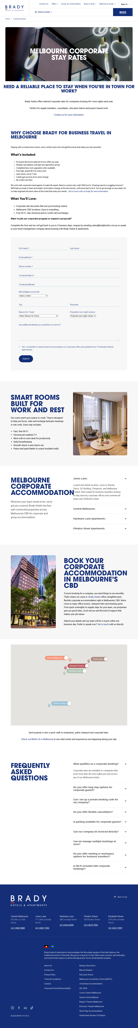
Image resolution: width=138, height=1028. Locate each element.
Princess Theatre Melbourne (91, 1006)
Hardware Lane (67, 916)
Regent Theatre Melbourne (90, 1002)
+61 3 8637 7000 (42, 928)
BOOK (123, 12)
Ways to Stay (89, 4)
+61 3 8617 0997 (115, 928)
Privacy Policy (49, 975)
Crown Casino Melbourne (90, 993)
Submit (26, 358)
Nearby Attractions (87, 966)
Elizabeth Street (115, 916)
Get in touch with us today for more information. (88, 191)
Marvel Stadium (85, 970)
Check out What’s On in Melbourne (37, 739)
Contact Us (43, 4)
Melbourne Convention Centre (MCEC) (95, 979)
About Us (48, 966)
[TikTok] (31, 1008)
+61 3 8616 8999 (67, 925)
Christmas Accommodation (91, 984)
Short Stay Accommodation (91, 1011)
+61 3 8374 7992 (91, 925)
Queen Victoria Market (89, 997)
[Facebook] (18, 1008)
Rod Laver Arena (86, 975)
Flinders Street (91, 916)
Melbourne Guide (106, 4)
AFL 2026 (83, 988)
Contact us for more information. (69, 115)
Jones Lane (40, 916)
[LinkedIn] (25, 1008)
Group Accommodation (71, 4)
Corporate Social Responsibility (57, 988)
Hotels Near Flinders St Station (92, 1015)
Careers (47, 984)
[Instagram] (12, 1008)
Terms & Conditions (52, 979)
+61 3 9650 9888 (18, 928)
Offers (53, 4)
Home (7, 19)
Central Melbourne (19, 916)
